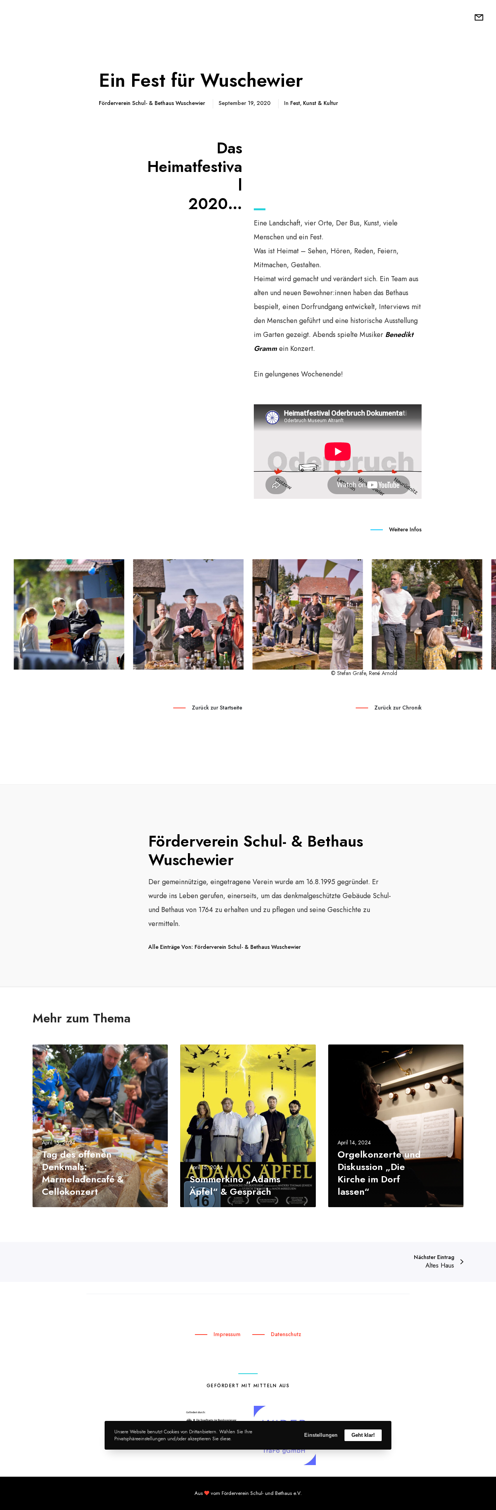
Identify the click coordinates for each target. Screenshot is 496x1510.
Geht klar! (363, 1435)
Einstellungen (321, 1435)
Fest (295, 103)
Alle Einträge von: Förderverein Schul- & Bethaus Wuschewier (224, 947)
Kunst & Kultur (320, 103)
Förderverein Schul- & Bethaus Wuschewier (152, 103)
